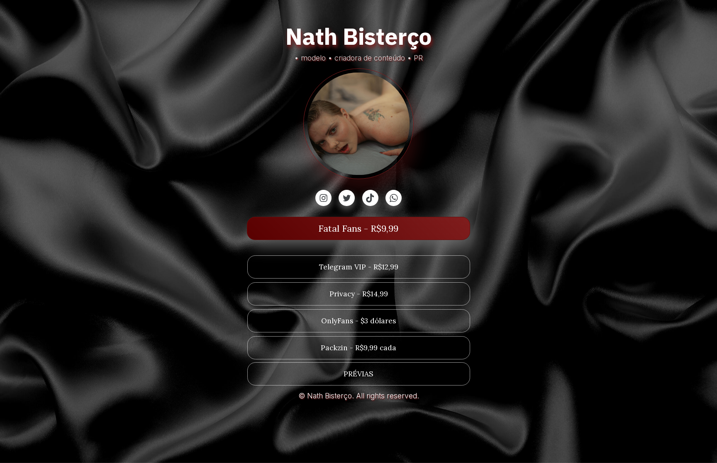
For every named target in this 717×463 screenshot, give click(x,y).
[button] (323, 198)
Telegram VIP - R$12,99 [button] (358, 266)
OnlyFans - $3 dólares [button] (358, 320)
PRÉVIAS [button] (358, 373)
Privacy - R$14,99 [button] (358, 293)
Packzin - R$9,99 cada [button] (358, 347)
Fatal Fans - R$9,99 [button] (358, 228)
